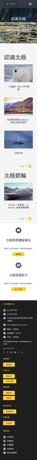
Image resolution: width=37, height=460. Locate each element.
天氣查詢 (10, 437)
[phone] (22, 352)
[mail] (19, 352)
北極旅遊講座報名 (18, 240)
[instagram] (7, 352)
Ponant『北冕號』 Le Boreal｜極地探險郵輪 (18, 206)
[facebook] (4, 352)
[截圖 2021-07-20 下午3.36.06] (11, 2)
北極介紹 (18, 153)
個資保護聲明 (12, 453)
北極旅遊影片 (18, 275)
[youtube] (11, 352)
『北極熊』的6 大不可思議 (18, 88)
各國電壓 (10, 445)
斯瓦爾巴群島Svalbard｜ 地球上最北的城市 (18, 121)
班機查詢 (10, 449)
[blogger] (15, 352)
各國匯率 (10, 441)
